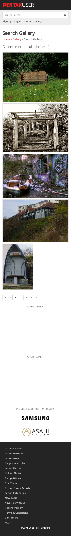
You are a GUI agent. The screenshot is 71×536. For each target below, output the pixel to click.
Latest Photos (13, 468)
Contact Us (11, 517)
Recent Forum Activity (17, 488)
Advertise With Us (15, 502)
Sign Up (7, 21)
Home (6, 39)
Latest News (12, 458)
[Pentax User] (18, 4)
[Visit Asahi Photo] (35, 432)
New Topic (11, 497)
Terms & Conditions (16, 512)
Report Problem (14, 507)
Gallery (38, 21)
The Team (11, 483)
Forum (27, 21)
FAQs (8, 522)
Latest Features (14, 453)
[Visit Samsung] (35, 418)
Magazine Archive (15, 463)
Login (17, 21)
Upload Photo (13, 473)
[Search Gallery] (65, 15)
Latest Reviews (13, 448)
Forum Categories (15, 493)
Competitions (13, 478)
